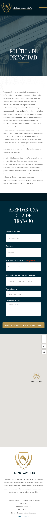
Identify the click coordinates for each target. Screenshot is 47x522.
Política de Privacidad (23, 507)
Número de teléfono (20, 260)
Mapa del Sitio (23, 510)
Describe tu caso (13, 300)
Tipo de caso (12, 289)
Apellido (9, 246)
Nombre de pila (13, 232)
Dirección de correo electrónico (20, 275)
